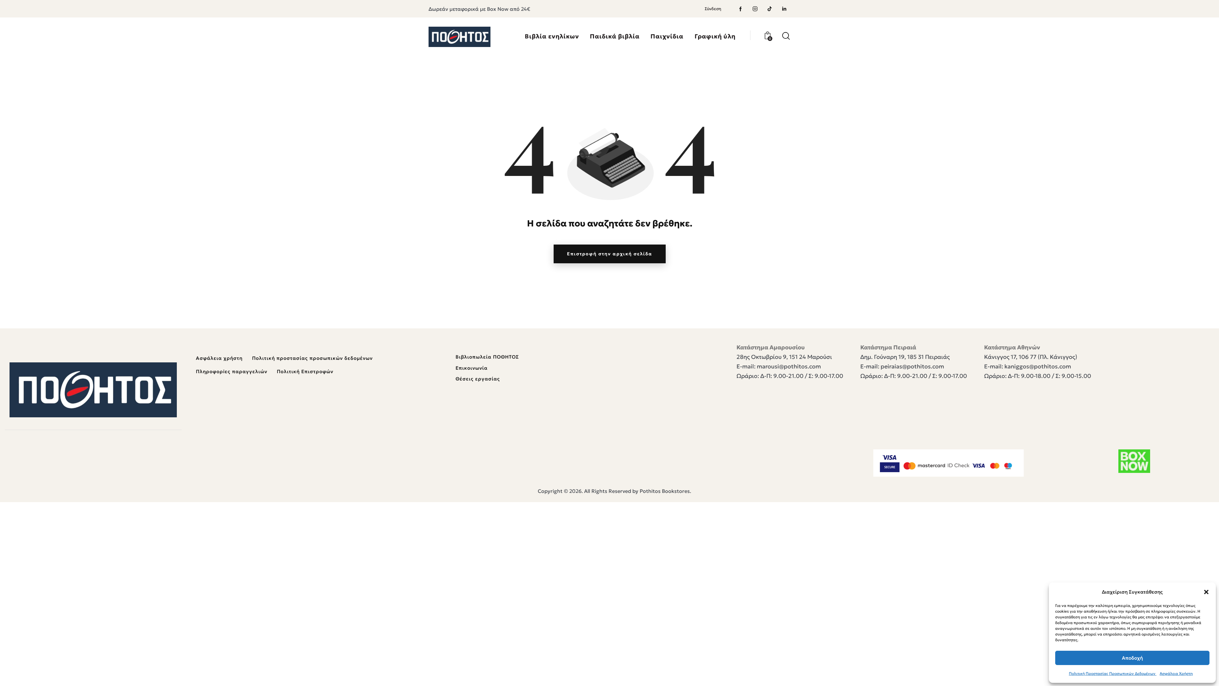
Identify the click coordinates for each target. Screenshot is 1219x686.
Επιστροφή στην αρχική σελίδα (609, 254)
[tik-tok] (770, 9)
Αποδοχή (1132, 658)
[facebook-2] (741, 9)
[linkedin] (784, 9)
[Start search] (786, 36)
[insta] (755, 9)
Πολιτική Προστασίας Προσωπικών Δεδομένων (1112, 673)
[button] (1206, 592)
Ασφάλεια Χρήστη (1176, 673)
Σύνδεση (713, 8)
